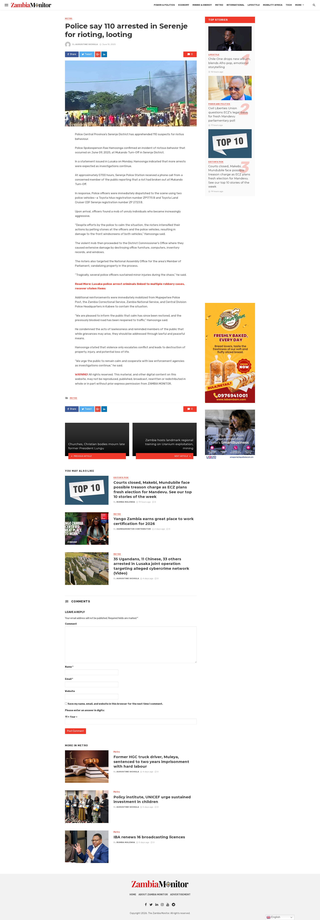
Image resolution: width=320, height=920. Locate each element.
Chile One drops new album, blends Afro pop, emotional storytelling (229, 63)
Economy (183, 5)
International (235, 5)
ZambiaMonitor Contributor (133, 529)
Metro (219, 5)
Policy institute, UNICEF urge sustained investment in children (152, 799)
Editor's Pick (121, 478)
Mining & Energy (202, 5)
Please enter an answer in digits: (84, 710)
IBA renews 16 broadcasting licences (149, 837)
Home (133, 894)
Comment (71, 623)
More (298, 5)
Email (69, 679)
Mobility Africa (272, 5)
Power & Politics (164, 5)
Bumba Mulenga (125, 502)
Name (69, 666)
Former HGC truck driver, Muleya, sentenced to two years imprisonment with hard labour (151, 761)
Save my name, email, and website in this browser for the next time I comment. (115, 703)
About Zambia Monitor (153, 894)
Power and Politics (219, 104)
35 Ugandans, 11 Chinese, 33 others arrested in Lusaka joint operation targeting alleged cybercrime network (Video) (151, 566)
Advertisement (180, 894)
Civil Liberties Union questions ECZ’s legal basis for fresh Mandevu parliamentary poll (228, 114)
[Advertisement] (230, 246)
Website (70, 691)
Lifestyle (254, 5)
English (275, 917)
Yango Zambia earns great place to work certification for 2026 (154, 521)
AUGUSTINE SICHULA (86, 44)
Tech (289, 5)
